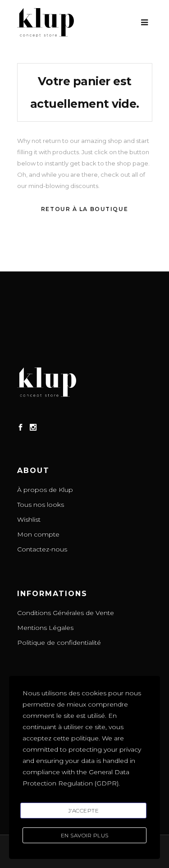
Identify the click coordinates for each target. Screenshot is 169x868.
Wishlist (29, 519)
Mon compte (38, 534)
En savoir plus (85, 835)
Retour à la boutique (84, 209)
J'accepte (83, 810)
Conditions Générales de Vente (65, 613)
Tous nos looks (40, 505)
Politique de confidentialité (59, 642)
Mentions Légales (45, 628)
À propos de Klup (45, 490)
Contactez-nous (42, 549)
